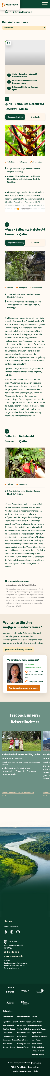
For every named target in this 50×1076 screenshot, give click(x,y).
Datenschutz (33, 1067)
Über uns (8, 921)
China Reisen (37, 1022)
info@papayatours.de (36, 681)
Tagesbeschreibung (16, 117)
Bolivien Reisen (8, 1025)
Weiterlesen (25, 208)
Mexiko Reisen (22, 1040)
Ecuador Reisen (8, 1036)
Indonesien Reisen (39, 1029)
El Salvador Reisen (24, 1025)
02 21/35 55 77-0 (11, 952)
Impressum (36, 1063)
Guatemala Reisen (24, 1029)
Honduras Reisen (24, 1033)
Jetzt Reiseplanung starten (18, 649)
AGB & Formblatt (18, 1067)
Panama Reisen (23, 1047)
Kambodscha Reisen (39, 1036)
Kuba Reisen (22, 1036)
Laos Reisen (36, 1040)
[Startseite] (6, 12)
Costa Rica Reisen (24, 1022)
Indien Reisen (37, 1025)
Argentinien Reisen (10, 1022)
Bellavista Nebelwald (22, 12)
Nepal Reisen (37, 1043)
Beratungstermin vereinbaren (23, 688)
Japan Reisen (37, 1033)
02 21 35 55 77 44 (36, 671)
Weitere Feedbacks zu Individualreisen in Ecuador (18, 794)
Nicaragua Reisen (24, 1043)
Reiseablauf (8, 27)
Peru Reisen (7, 1043)
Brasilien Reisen (9, 1029)
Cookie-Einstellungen (21, 1071)
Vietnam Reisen (38, 1054)
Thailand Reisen (38, 1051)
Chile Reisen (7, 1033)
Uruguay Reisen (9, 1047)
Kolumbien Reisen (10, 1040)
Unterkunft (35, 117)
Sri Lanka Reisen (38, 1047)
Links (35, 1071)
